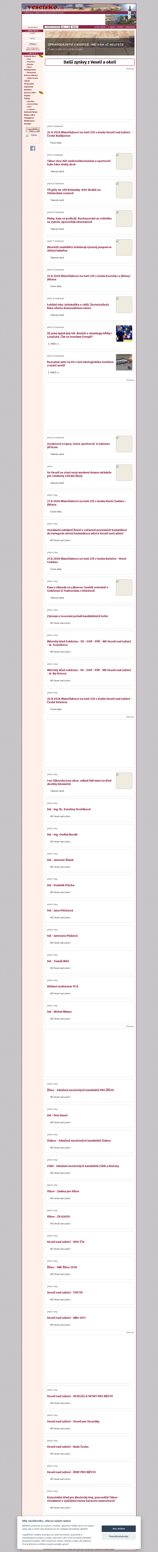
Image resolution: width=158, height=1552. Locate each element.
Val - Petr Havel (57, 1115)
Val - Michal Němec (59, 1011)
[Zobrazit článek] (124, 168)
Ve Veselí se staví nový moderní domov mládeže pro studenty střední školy (79, 474)
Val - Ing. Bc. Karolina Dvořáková (69, 809)
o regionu (111, 27)
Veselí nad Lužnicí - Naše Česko (68, 1446)
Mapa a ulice (29, 115)
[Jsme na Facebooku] (32, 148)
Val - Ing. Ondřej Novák (62, 834)
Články (27, 98)
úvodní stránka (100, 27)
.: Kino (28, 59)
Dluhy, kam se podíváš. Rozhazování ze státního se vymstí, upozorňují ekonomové (79, 220)
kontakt (120, 27)
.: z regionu (30, 109)
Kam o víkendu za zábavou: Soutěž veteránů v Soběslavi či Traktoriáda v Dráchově (77, 589)
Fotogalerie (29, 118)
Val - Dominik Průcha (60, 885)
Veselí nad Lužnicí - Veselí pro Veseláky (73, 1421)
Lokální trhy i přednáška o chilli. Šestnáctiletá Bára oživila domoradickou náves (78, 306)
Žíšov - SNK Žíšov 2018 (62, 1267)
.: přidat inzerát (32, 78)
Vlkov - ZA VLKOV (58, 1216)
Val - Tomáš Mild (58, 961)
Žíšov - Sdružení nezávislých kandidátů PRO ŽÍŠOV (80, 1090)
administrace (130, 27)
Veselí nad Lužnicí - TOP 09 (65, 1292)
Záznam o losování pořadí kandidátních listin (77, 616)
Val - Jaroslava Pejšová (62, 935)
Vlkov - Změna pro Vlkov (63, 1191)
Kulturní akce (30, 56)
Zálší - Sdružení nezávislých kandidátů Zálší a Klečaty (83, 1166)
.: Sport (29, 67)
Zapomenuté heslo (33, 50)
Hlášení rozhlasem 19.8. (63, 986)
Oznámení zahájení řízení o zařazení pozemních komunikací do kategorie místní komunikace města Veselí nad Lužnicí (87, 531)
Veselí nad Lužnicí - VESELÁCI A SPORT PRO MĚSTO (80, 1396)
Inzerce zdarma (31, 75)
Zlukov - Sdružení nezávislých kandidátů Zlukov (79, 1140)
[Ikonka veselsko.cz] (33, 131)
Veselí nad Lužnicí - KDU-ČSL (66, 1242)
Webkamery (29, 121)
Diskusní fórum (30, 112)
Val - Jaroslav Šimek (60, 860)
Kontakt (27, 124)
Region (27, 96)
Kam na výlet (30, 93)
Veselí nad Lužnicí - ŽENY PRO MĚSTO (71, 1472)
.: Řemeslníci (31, 72)
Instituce (28, 90)
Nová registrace (33, 48)
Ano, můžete (119, 1528)
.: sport (28, 107)
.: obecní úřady (32, 104)
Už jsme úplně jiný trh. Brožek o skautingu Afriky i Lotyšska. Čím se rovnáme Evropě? (79, 335)
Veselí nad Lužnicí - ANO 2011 (66, 1318)
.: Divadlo (29, 64)
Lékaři (27, 81)
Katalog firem (30, 70)
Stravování (29, 84)
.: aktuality (30, 101)
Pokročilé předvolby (118, 1536)
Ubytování (28, 87)
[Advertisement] (63, 19)
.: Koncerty (30, 62)
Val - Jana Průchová (60, 910)
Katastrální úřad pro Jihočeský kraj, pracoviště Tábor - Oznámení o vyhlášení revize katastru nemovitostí (83, 1499)
